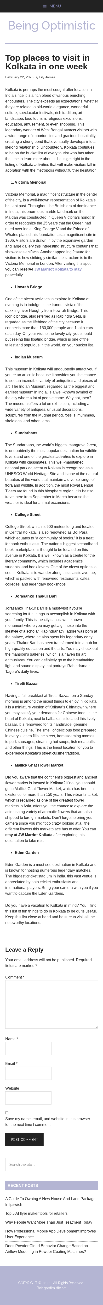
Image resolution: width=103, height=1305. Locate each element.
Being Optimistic (52, 25)
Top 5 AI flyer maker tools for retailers (36, 1213)
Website (12, 1088)
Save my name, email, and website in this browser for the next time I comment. (47, 1122)
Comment (14, 977)
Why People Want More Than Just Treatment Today (48, 1222)
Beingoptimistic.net (51, 1288)
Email (11, 1064)
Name (11, 1039)
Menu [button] (55, 6)
